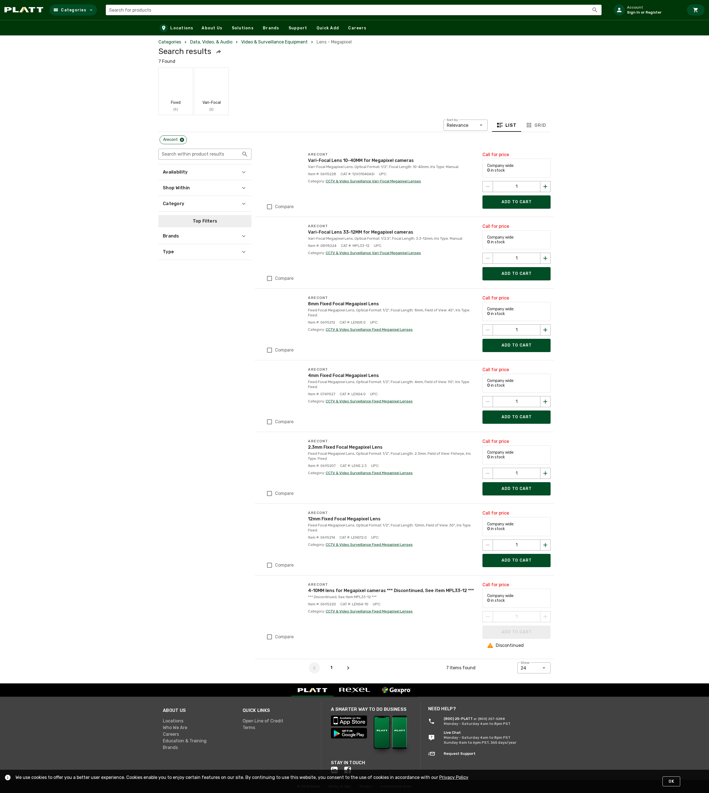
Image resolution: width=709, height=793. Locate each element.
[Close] (181, 139)
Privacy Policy (453, 777)
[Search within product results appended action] (245, 154)
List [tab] (511, 125)
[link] (198, 721)
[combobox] (354, 10)
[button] (73, 10)
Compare (284, 206)
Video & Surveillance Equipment (274, 42)
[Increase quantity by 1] (545, 186)
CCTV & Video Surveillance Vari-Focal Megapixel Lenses (373, 181)
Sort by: (453, 120)
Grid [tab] (540, 125)
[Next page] (348, 667)
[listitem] (646, 10)
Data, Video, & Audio (211, 42)
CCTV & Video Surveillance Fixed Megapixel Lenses (369, 329)
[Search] (595, 10)
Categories (169, 42)
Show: (525, 663)
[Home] (24, 10)
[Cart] (696, 10)
